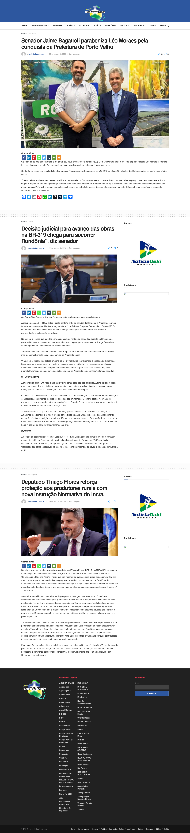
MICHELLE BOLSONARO (83, 688)
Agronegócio (32, 474)
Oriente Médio (83, 717)
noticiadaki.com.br (36, 54)
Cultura (124, 25)
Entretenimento (40, 25)
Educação (63, 765)
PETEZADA (82, 725)
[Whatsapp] (39, 157)
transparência (83, 792)
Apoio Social (64, 702)
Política (71, 25)
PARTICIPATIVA (84, 721)
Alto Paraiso (64, 694)
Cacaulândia (64, 725)
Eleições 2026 (65, 769)
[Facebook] (24, 157)
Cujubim (63, 757)
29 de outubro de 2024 (57, 54)
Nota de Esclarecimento (84, 702)
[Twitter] (44, 157)
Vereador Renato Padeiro (84, 804)
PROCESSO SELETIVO (82, 748)
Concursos (139, 25)
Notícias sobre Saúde (83, 712)
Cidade (152, 25)
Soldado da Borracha (82, 787)
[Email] (54, 157)
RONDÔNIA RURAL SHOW (83, 773)
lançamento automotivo (64, 803)
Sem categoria (74, 54)
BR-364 (62, 717)
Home (24, 25)
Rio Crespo (82, 768)
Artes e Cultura (66, 710)
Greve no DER (65, 794)
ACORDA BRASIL (66, 683)
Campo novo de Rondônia (66, 734)
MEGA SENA (82, 683)
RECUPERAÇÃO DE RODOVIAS (84, 759)
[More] (59, 157)
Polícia (97, 25)
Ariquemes (64, 706)
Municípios (110, 25)
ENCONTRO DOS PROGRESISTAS (66, 781)
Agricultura (64, 686)
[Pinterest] (34, 157)
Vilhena (80, 809)
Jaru (61, 797)
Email (137, 683)
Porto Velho (32, 33)
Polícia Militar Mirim (83, 734)
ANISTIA (62, 698)
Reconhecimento (84, 754)
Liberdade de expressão (65, 809)
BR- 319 (62, 714)
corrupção (64, 754)
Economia (84, 25)
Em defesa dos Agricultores (66, 774)
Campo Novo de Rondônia (66, 741)
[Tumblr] (49, 157)
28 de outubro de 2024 (57, 248)
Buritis (62, 721)
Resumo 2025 (83, 764)
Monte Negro (83, 693)
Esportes (57, 25)
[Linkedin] (29, 157)
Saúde (163, 25)
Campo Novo (65, 729)
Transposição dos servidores (84, 797)
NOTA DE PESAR (84, 707)
